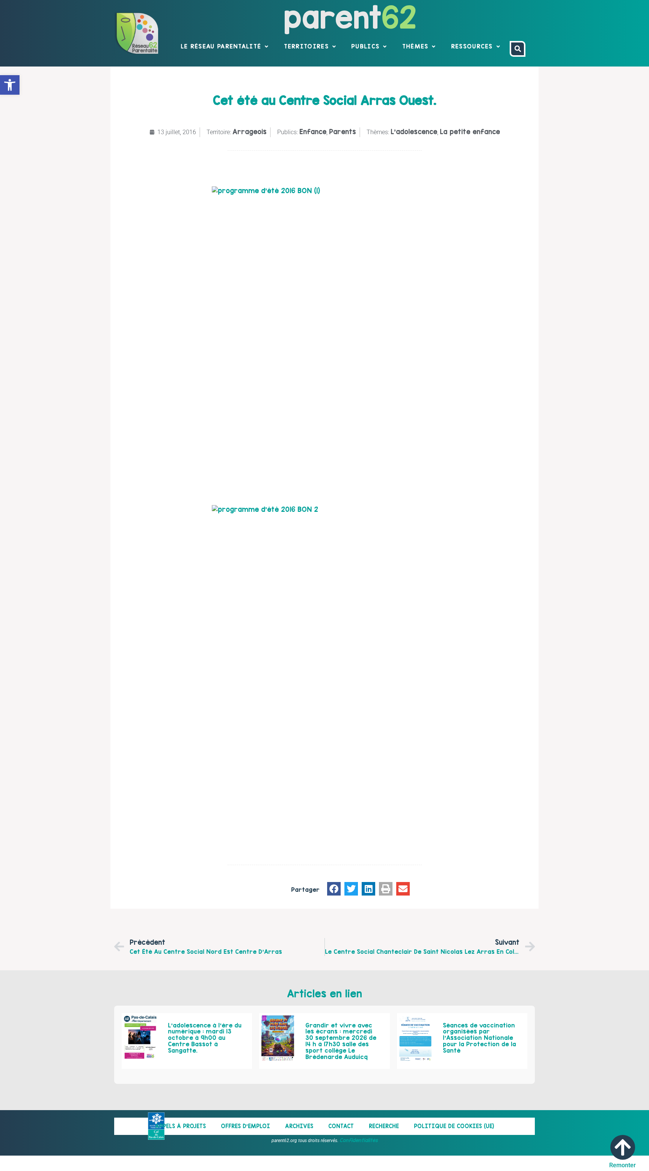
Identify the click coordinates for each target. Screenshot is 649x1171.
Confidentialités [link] (359, 1140)
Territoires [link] (306, 46)
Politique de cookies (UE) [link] (454, 1126)
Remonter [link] (622, 1165)
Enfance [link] (312, 132)
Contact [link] (341, 1126)
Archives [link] (299, 1126)
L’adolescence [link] (414, 132)
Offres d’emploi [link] (245, 1126)
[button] (334, 889)
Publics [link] (365, 46)
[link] (10, 85)
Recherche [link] (384, 1126)
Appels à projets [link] (180, 1126)
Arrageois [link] (249, 132)
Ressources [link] (472, 46)
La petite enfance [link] (470, 132)
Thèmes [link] (415, 46)
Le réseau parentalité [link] (221, 46)
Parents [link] (342, 132)
